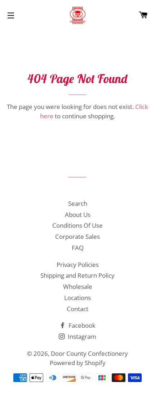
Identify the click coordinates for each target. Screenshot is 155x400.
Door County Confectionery (89, 353)
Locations (77, 298)
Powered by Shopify (78, 363)
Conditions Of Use (77, 225)
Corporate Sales (77, 236)
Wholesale (77, 286)
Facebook (81, 325)
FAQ (78, 248)
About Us (77, 214)
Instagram (81, 336)
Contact (77, 309)
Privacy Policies (78, 264)
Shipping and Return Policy (77, 275)
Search (77, 203)
